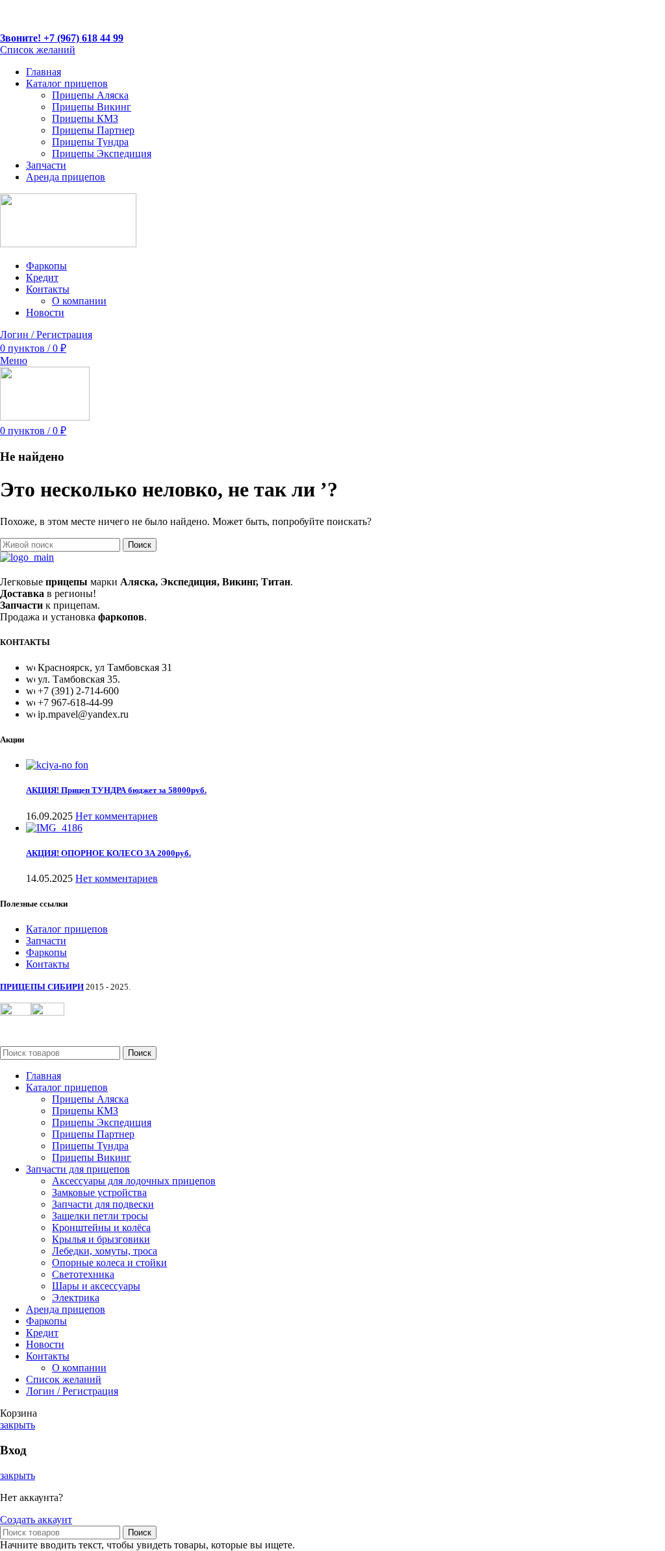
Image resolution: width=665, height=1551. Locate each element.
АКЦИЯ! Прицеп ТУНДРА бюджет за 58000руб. (116, 790)
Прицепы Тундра (90, 141)
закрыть (17, 1424)
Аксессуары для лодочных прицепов (134, 1180)
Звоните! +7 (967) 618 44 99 (61, 37)
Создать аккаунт (36, 1519)
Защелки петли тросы (100, 1215)
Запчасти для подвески (103, 1204)
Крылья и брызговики (101, 1239)
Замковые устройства (99, 1192)
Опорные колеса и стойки (109, 1262)
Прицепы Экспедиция (101, 153)
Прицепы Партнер (93, 130)
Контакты (47, 964)
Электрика (75, 1297)
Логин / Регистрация (72, 1391)
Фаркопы (46, 952)
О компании (79, 300)
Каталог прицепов (67, 928)
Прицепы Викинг (91, 106)
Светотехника (83, 1274)
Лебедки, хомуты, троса (104, 1250)
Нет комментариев (116, 816)
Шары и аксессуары (96, 1285)
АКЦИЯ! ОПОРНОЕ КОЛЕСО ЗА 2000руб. (108, 853)
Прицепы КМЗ (85, 118)
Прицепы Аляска (90, 95)
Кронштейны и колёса (101, 1227)
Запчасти (46, 940)
